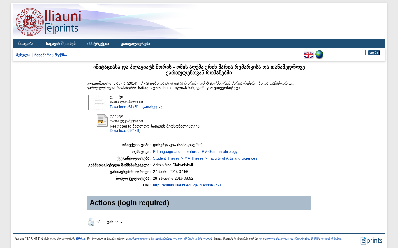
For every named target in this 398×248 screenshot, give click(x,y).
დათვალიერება (135, 43)
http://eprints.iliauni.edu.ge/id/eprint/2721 (187, 185)
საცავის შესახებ (61, 43)
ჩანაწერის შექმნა (50, 55)
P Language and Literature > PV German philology (195, 151)
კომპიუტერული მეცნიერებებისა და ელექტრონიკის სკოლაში (170, 238)
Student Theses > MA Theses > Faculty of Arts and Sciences (205, 158)
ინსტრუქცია (98, 43)
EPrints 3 (82, 238)
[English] (309, 52)
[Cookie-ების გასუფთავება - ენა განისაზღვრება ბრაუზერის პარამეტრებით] (319, 52)
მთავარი (26, 43)
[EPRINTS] (62, 38)
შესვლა (23, 55)
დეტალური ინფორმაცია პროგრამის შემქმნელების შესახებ (300, 238)
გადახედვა (152, 107)
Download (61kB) (124, 107)
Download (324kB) (125, 130)
